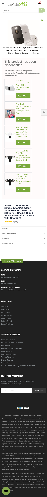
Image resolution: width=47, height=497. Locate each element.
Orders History (6, 315)
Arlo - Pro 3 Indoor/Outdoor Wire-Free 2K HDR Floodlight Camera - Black (23, 108)
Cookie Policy (6, 363)
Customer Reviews (8, 340)
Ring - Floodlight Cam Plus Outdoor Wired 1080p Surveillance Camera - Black (23, 178)
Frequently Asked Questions (11, 348)
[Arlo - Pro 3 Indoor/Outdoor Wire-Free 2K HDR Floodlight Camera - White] (10, 90)
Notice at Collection (8, 354)
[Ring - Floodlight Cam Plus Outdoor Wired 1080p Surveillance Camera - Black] (10, 184)
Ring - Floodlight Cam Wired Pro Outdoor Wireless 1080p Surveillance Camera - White (23, 132)
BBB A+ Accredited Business (12, 343)
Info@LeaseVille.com (9, 284)
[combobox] (20, 10)
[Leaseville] (17, 4)
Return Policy (6, 318)
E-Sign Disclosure (7, 360)
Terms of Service (7, 357)
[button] (42, 22)
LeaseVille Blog (7, 324)
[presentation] (23, 228)
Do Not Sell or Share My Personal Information (18, 366)
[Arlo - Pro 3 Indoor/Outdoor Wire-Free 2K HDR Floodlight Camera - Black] (10, 113)
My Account (5, 312)
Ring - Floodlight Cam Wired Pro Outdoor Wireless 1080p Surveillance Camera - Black (23, 155)
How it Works (6, 346)
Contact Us (5, 310)
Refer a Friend (6, 321)
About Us (4, 307)
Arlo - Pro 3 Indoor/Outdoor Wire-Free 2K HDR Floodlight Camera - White (23, 85)
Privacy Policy (6, 351)
